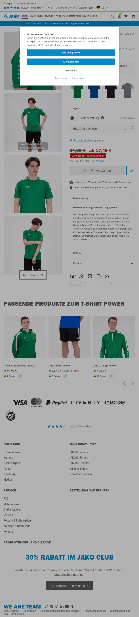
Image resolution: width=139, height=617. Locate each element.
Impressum (78, 78)
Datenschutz (62, 78)
